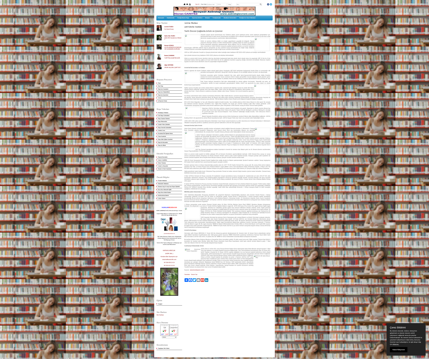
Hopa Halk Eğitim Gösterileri (165, 139)
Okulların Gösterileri (230, 18)
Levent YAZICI (168, 27)
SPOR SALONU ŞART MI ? (172, 67)
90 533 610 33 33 (169, 265)
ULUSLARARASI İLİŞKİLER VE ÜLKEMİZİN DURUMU (172, 48)
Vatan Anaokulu (162, 136)
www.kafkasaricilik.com (169, 259)
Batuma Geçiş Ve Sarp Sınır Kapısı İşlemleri (169, 186)
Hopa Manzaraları (162, 121)
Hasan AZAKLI (169, 45)
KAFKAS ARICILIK (169, 250)
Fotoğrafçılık (217, 18)
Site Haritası (160, 315)
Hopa (159, 83)
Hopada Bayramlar (162, 157)
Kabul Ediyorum (399, 350)
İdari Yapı (160, 86)
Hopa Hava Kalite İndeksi (164, 192)
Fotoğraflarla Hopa (183, 18)
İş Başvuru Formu (162, 101)
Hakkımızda (170, 18)
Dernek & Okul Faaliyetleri (164, 168)
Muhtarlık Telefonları (163, 183)
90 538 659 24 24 (169, 262)
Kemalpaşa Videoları (163, 112)
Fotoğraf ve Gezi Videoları (247, 18)
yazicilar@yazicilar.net (169, 233)
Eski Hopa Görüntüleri (163, 115)
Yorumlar (187, 274)
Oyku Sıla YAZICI (169, 36)
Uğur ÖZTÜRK (168, 65)
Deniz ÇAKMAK (169, 55)
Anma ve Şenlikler (162, 160)
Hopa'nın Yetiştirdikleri (164, 92)
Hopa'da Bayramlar (163, 142)
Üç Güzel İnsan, (169, 29)
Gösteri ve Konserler (163, 166)
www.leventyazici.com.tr (197, 270)
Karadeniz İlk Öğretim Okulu (165, 133)
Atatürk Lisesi (161, 130)
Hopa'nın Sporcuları (163, 95)
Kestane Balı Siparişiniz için (169, 256)
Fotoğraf (160, 304)
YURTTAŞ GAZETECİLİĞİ (172, 58)
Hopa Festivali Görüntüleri (164, 127)
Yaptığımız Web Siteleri (163, 348)
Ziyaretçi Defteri (197, 18)
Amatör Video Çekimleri (164, 124)
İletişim (207, 18)
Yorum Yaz (194, 274)
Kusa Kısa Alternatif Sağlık (164, 189)
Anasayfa (161, 18)
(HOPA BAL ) (169, 253)
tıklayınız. (396, 344)
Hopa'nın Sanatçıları (163, 89)
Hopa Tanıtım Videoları (164, 118)
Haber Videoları (162, 163)
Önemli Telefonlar (162, 180)
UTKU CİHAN (161, 198)
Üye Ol (197, 4)
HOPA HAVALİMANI (163, 195)
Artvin (159, 97)
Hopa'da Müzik (162, 145)
